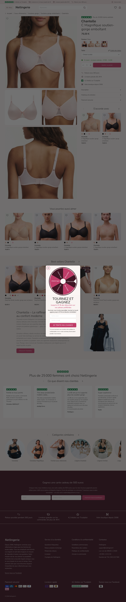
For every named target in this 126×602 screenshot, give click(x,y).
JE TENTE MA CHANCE (63, 325)
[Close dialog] (48, 268)
